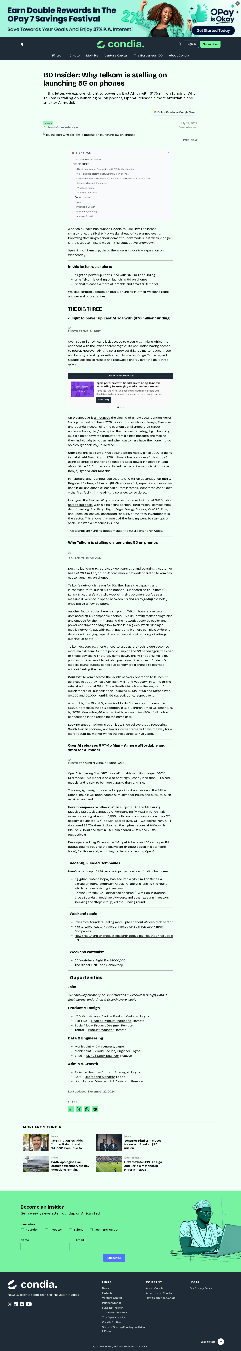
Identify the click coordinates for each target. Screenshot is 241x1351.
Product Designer (107, 1025)
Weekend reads (85, 188)
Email (80, 1240)
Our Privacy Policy (201, 1288)
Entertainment (132, 1157)
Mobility (92, 55)
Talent (78, 1229)
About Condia (179, 55)
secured (122, 879)
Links (106, 1282)
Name (24, 1240)
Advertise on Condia (159, 1293)
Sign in (191, 44)
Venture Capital (116, 55)
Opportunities (81, 197)
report (75, 703)
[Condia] (120, 44)
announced (102, 417)
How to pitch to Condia (160, 1297)
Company (154, 1282)
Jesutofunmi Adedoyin (62, 127)
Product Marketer (126, 1016)
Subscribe (210, 44)
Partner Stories (111, 1302)
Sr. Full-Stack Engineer (102, 1056)
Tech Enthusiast (106, 1229)
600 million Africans (90, 341)
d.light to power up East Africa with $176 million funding (105, 169)
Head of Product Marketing (111, 1021)
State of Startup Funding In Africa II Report (123, 1329)
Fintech (57, 55)
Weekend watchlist (87, 192)
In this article (81, 153)
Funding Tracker (112, 1307)
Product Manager (100, 1030)
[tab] (118, 407)
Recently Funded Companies (91, 183)
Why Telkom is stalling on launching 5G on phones (102, 173)
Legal (195, 1282)
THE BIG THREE (81, 164)
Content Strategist (115, 1072)
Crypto (75, 55)
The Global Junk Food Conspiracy (99, 965)
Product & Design (85, 206)
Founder (32, 1229)
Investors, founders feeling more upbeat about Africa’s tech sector (124, 922)
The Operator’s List (114, 1317)
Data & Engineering (86, 211)
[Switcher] (22, 44)
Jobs (78, 202)
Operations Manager (100, 1077)
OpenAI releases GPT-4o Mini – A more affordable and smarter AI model (113, 178)
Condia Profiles (111, 1322)
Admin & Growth (84, 216)
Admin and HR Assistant (112, 1081)
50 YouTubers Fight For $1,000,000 (100, 960)
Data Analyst (104, 1046)
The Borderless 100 (148, 55)
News (48, 123)
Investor (56, 1229)
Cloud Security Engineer (112, 1051)
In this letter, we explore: (89, 159)
